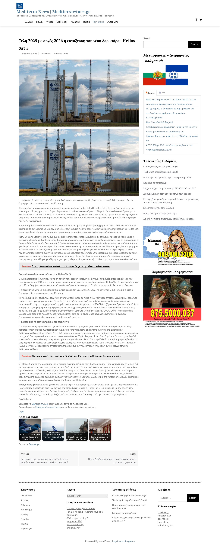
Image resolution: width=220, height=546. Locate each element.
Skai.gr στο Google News (48, 407)
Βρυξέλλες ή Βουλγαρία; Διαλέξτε (160, 213)
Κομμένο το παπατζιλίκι (155, 182)
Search (146, 38)
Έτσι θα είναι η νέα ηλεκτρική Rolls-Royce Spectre (171, 126)
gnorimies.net (73, 527)
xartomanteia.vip (75, 524)
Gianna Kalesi (62, 53)
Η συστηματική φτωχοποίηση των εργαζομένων (167, 177)
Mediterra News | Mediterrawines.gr (53, 11)
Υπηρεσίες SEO (74, 521)
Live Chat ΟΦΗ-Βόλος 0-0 (159, 122)
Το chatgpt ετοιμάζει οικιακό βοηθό (160, 171)
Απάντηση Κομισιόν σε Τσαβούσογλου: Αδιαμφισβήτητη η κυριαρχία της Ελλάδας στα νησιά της (172, 136)
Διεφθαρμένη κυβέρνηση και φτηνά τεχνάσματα (167, 193)
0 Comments (46, 53)
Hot (163, 92)
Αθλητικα (75, 21)
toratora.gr (163, 512)
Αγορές (49, 21)
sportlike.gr (163, 518)
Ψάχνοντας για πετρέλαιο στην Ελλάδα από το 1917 (169, 188)
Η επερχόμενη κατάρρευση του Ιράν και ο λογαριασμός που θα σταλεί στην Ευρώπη (171, 201)
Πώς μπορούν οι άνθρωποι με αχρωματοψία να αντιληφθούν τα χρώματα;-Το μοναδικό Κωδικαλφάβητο (170, 113)
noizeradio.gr (164, 515)
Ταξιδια (86, 21)
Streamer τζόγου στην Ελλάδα (158, 207)
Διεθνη (39, 21)
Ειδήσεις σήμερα (40, 403)
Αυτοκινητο (112, 21)
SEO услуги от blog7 (77, 518)
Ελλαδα (29, 21)
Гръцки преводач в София (81, 508)
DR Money (61, 21)
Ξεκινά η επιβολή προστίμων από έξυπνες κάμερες (168, 218)
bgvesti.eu (163, 522)
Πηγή (21, 411)
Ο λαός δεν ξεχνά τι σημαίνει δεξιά (160, 166)
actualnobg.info (165, 525)
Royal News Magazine (123, 541)
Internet (151, 93)
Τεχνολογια (98, 21)
